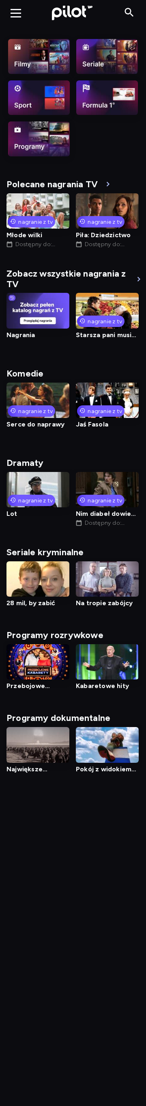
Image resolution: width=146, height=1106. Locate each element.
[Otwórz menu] (16, 13)
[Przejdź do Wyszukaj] (129, 12)
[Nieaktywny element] (39, 56)
